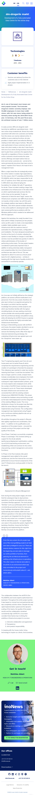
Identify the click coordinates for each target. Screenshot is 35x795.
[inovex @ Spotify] (26, 774)
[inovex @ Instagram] (19, 774)
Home (3, 92)
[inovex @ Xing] (16, 774)
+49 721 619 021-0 (6, 759)
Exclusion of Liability (23, 785)
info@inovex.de (5, 761)
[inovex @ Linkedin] (13, 774)
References (12, 92)
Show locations (6, 767)
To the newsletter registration (17, 737)
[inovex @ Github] (9, 774)
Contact (27, 3)
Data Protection (17, 788)
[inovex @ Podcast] (22, 774)
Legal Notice (10, 785)
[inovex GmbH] (6, 5)
